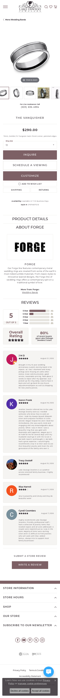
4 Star (25, 314)
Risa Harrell (25, 487)
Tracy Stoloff (25, 460)
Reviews (30, 303)
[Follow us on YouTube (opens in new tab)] (23, 640)
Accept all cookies (40, 691)
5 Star (25, 311)
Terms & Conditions (38, 670)
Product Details (30, 219)
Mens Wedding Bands (15, 20)
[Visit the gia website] (24, 654)
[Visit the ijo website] (36, 654)
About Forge (30, 227)
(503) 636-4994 (30, 107)
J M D (22, 355)
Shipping (16, 190)
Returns (44, 190)
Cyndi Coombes (27, 510)
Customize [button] (30, 176)
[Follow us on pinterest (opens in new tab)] (30, 640)
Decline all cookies (20, 691)
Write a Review (30, 565)
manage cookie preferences (32, 683)
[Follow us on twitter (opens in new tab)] (36, 640)
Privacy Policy (19, 670)
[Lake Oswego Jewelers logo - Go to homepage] (30, 6)
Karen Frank (25, 400)
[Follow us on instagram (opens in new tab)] (42, 640)
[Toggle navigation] (5, 6)
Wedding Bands (30, 292)
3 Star (25, 317)
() (52, 311)
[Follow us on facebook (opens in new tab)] (17, 640)
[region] (30, 57)
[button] (46, 7)
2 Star (25, 320)
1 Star (25, 323)
